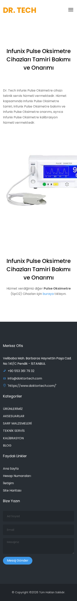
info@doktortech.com (25, 378)
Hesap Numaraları (17, 476)
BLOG (7, 445)
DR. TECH (19, 10)
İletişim (8, 483)
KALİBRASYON (13, 438)
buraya (48, 294)
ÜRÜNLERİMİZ (13, 409)
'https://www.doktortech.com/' (32, 385)
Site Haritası (12, 490)
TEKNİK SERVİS (14, 430)
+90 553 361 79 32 (21, 371)
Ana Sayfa (11, 468)
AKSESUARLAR (13, 416)
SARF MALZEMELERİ (17, 423)
